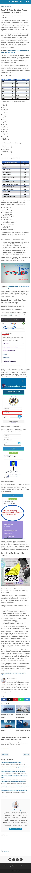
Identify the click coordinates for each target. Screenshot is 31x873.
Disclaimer (17, 865)
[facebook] (4, 699)
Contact (4, 865)
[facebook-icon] (9, 859)
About (22, 865)
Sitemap (26, 865)
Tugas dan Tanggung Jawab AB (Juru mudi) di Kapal (13, 771)
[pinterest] (15, 699)
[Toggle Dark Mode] (27, 2)
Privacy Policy (11, 865)
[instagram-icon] (13, 859)
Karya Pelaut (15, 2)
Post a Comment (5, 17)
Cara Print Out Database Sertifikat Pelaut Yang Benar (13, 781)
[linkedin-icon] (17, 859)
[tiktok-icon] (21, 859)
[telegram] (27, 699)
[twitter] (10, 699)
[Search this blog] (29, 2)
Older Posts (26, 754)
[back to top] (28, 869)
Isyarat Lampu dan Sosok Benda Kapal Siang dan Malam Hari (15, 786)
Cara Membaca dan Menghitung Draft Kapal (11, 762)
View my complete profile (15, 828)
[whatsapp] (21, 699)
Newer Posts (5, 754)
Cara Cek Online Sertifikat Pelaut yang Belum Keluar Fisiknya (15, 767)
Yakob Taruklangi (15, 810)
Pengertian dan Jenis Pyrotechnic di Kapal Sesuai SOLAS (14, 790)
